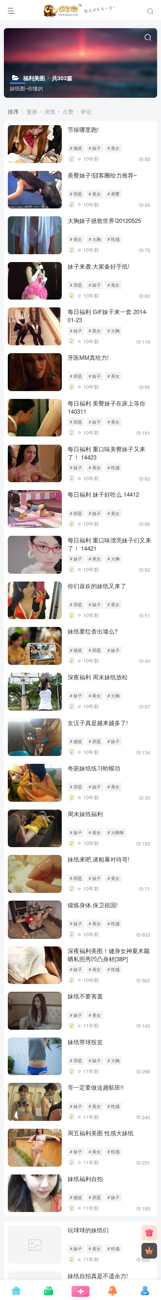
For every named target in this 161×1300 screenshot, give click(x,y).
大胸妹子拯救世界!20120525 (104, 220)
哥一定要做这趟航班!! (95, 1087)
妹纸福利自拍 (85, 1178)
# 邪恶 (76, 193)
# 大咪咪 (115, 832)
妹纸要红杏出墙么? (93, 631)
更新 (32, 111)
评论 (85, 111)
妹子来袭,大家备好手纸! (98, 266)
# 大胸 (95, 239)
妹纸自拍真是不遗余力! (98, 1270)
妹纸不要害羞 (85, 996)
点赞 (68, 111)
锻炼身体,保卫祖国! (93, 905)
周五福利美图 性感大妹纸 (101, 1133)
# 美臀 (113, 193)
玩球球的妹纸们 (88, 1224)
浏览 (50, 111)
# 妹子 (95, 148)
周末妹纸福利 (85, 814)
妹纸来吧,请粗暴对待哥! (98, 859)
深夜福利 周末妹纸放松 (98, 677)
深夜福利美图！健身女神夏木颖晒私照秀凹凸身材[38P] (109, 954)
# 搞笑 (76, 148)
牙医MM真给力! (88, 357)
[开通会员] (149, 1251)
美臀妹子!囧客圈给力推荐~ (102, 175)
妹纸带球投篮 (85, 1042)
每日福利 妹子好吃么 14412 (103, 494)
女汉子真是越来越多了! (98, 722)
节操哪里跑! (83, 129)
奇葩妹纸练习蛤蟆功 (94, 768)
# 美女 (113, 148)
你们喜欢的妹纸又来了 (97, 586)
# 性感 (113, 239)
